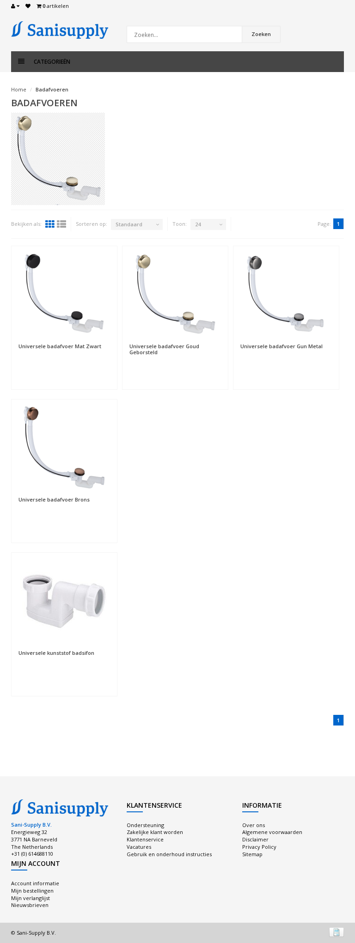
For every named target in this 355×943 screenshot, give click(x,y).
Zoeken (261, 33)
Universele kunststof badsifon (56, 652)
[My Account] (15, 6)
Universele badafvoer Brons (54, 499)
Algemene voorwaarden (272, 831)
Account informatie (35, 883)
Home (18, 89)
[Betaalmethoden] (336, 932)
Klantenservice (145, 839)
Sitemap (252, 854)
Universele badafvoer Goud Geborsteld (164, 349)
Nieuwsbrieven (30, 904)
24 (198, 224)
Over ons (253, 825)
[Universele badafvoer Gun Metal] (286, 295)
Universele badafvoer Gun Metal (281, 346)
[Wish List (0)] (28, 6)
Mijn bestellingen (32, 890)
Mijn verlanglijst (30, 898)
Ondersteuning (145, 825)
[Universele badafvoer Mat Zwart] (64, 295)
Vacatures (139, 846)
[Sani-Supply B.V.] (59, 29)
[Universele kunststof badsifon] (64, 601)
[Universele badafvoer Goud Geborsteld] (175, 295)
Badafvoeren (52, 89)
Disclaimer (255, 839)
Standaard (129, 224)
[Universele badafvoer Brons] (64, 448)
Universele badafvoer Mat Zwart (59, 346)
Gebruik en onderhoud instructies (169, 854)
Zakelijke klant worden (155, 831)
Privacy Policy (259, 846)
